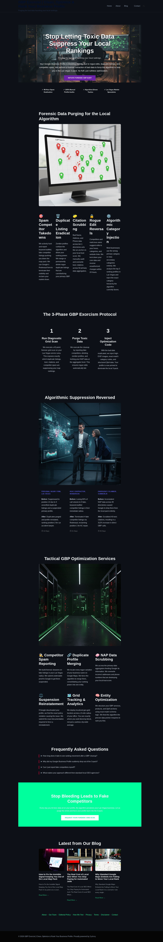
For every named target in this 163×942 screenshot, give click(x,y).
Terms (96, 915)
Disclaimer (105, 915)
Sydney (93, 936)
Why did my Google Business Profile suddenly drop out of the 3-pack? (70, 761)
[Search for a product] (144, 6)
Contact (137, 6)
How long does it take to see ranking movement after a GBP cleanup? (70, 756)
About (118, 6)
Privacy (89, 915)
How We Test (78, 915)
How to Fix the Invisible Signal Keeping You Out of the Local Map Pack (51, 876)
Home (109, 6)
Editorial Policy (65, 915)
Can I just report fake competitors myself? (59, 767)
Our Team (52, 915)
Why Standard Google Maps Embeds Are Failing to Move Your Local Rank (107, 876)
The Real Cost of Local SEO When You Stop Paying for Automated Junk (78, 877)
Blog (126, 6)
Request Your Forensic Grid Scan (80, 818)
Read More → (44, 895)
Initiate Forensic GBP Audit (80, 78)
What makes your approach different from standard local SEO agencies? (71, 773)
